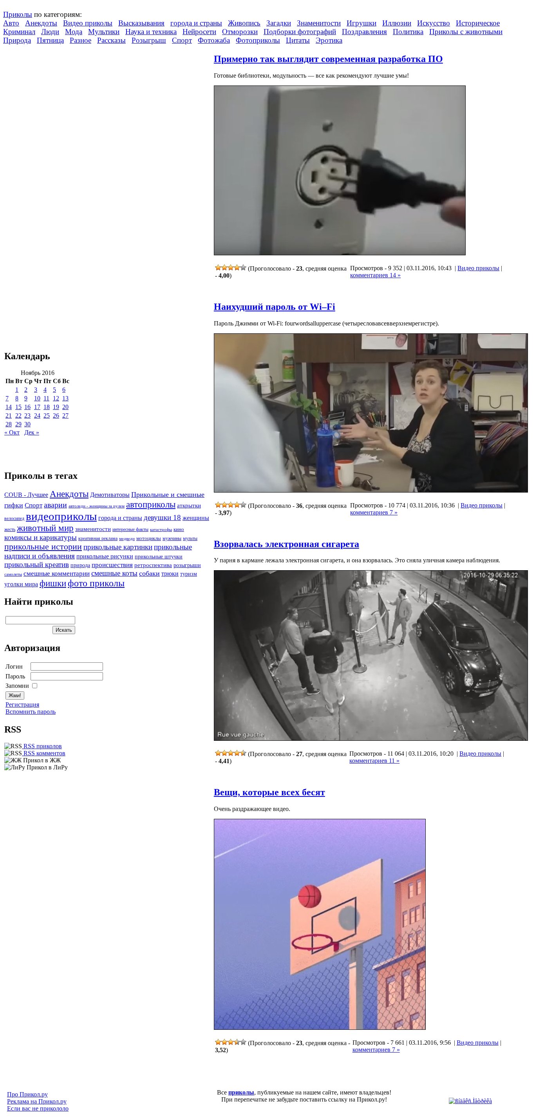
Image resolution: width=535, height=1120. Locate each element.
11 (46, 398)
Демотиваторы (110, 494)
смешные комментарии (56, 573)
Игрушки (361, 23)
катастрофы (161, 529)
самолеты (13, 574)
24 (37, 415)
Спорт (182, 40)
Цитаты (298, 40)
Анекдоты (41, 23)
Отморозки (240, 31)
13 (65, 398)
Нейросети (199, 31)
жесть (9, 529)
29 (18, 424)
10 (37, 398)
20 (65, 407)
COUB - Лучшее (26, 494)
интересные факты (130, 529)
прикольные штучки (159, 556)
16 (27, 407)
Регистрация (22, 704)
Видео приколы (87, 23)
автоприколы (150, 504)
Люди (50, 31)
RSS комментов (43, 753)
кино (179, 529)
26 (56, 415)
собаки (149, 573)
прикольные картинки (117, 547)
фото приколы (96, 583)
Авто (11, 23)
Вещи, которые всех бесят (269, 792)
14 (8, 407)
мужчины (172, 538)
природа (80, 565)
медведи (127, 538)
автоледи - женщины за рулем (97, 506)
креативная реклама (97, 538)
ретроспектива (153, 565)
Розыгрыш (149, 40)
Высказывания (141, 23)
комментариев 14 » (375, 275)
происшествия (112, 565)
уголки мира (21, 584)
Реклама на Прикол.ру (37, 1101)
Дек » (31, 432)
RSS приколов (42, 746)
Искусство (433, 23)
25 (46, 415)
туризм (188, 574)
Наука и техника (151, 31)
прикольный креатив (36, 564)
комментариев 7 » (374, 512)
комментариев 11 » (374, 760)
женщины (196, 518)
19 (56, 407)
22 (18, 415)
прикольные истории (43, 546)
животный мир (45, 528)
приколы (241, 1092)
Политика (408, 31)
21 (8, 415)
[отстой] (218, 267)
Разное (80, 40)
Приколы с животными (465, 31)
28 (8, 424)
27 (65, 415)
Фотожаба (214, 40)
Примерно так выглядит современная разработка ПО (328, 59)
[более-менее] (231, 267)
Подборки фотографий (300, 31)
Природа (17, 40)
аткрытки (189, 505)
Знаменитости (319, 23)
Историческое (478, 23)
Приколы (17, 14)
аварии (55, 504)
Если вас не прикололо (38, 1108)
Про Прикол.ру (27, 1094)
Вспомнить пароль (30, 711)
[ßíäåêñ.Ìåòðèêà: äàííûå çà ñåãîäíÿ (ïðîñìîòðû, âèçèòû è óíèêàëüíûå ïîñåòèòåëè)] (470, 1101)
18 (46, 407)
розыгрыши (187, 565)
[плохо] (224, 267)
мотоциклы (148, 538)
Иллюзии (396, 23)
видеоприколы (61, 516)
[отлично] (243, 267)
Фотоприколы (258, 40)
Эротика (329, 40)
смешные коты (114, 573)
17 (37, 407)
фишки (53, 583)
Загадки (278, 23)
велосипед (14, 518)
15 (18, 407)
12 (56, 398)
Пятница (50, 40)
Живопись (244, 23)
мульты (190, 538)
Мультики (103, 31)
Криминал (19, 31)
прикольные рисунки (104, 556)
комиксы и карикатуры (40, 537)
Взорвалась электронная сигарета (286, 544)
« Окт (12, 432)
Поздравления (364, 31)
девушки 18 (162, 517)
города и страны (196, 23)
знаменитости (93, 528)
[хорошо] (237, 267)
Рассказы (111, 40)
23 (27, 415)
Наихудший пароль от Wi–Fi (274, 307)
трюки (170, 573)
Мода (73, 31)
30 (27, 424)
